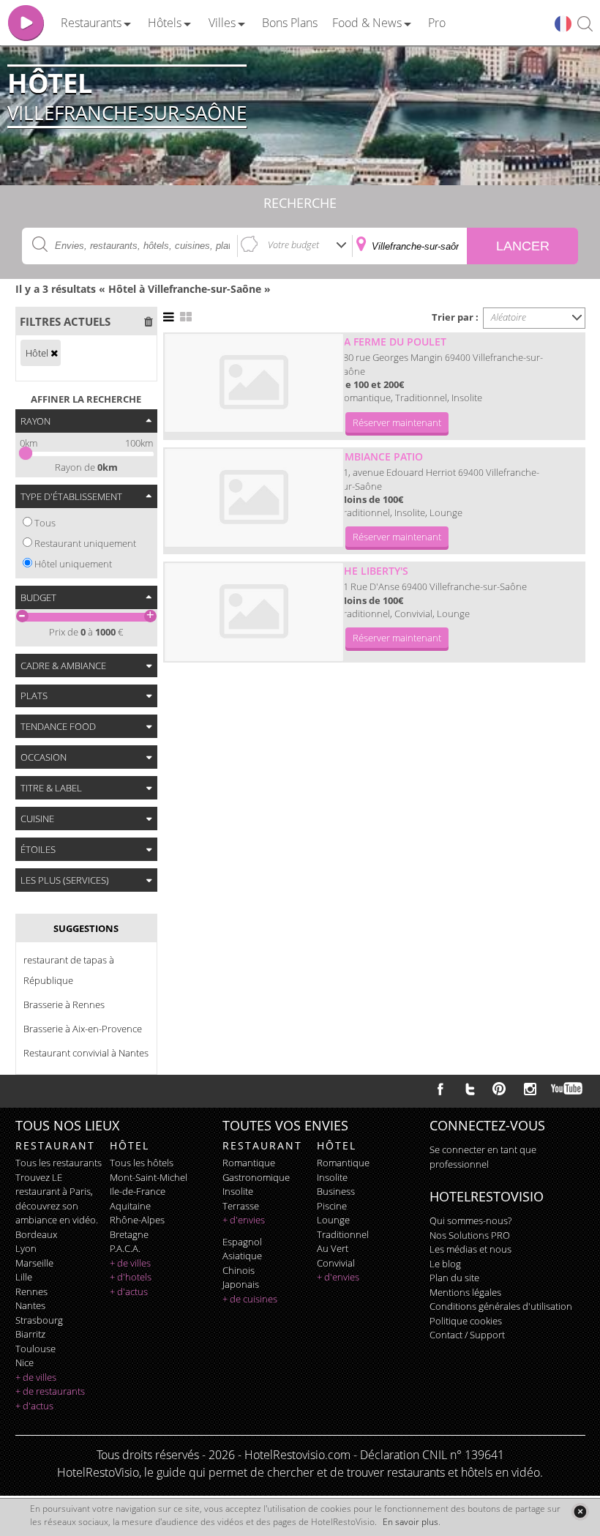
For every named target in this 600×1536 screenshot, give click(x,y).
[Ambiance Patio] (254, 497)
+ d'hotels (130, 1276)
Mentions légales (465, 1292)
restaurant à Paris (53, 1191)
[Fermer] (580, 1511)
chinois (238, 1270)
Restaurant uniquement (85, 543)
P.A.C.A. (125, 1248)
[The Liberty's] (254, 612)
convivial (336, 1263)
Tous (45, 522)
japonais (240, 1284)
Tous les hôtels (141, 1162)
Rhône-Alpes (137, 1219)
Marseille (34, 1263)
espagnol (242, 1241)
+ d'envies (243, 1219)
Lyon (26, 1248)
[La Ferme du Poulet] (254, 382)
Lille (23, 1276)
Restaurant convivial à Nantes (86, 1052)
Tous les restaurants (58, 1162)
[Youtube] (567, 1089)
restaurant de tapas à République (68, 970)
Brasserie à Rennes (64, 1004)
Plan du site (454, 1277)
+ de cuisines (249, 1298)
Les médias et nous (470, 1249)
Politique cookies (466, 1320)
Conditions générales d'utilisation (501, 1306)
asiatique (242, 1255)
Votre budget (293, 244)
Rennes (31, 1291)
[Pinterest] (499, 1089)
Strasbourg (39, 1320)
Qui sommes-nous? (470, 1220)
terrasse (240, 1205)
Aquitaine (130, 1205)
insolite (237, 1191)
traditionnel (343, 1234)
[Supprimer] (54, 352)
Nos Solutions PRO (470, 1235)
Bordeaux (36, 1234)
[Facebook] (440, 1089)
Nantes (30, 1305)
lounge (333, 1219)
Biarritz (30, 1334)
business (336, 1191)
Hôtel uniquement (73, 563)
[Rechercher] (585, 24)
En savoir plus (410, 1522)
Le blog (445, 1263)
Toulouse (35, 1348)
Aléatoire (508, 317)
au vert (332, 1248)
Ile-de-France (137, 1191)
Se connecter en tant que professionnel (483, 1157)
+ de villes (35, 1377)
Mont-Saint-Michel (148, 1177)
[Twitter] (470, 1089)
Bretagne (129, 1234)
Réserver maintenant (397, 422)
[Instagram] (530, 1091)
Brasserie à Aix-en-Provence (82, 1028)
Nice (24, 1362)
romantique (248, 1162)
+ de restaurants (50, 1391)
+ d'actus (34, 1405)
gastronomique (256, 1177)
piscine (332, 1205)
